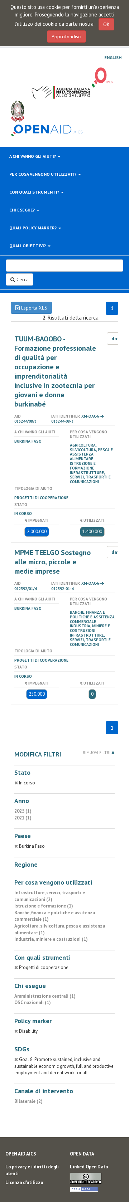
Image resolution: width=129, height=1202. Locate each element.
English (112, 57)
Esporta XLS (33, 308)
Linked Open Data (89, 1167)
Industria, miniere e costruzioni (90, 628)
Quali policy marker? (33, 227)
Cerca (22, 279)
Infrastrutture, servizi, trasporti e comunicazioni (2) (49, 896)
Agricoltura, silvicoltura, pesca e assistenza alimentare (91, 452)
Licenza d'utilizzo (24, 1182)
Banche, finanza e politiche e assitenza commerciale (92, 617)
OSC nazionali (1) (32, 1002)
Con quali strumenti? (34, 192)
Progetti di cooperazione (41, 497)
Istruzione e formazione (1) (43, 906)
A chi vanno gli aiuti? (33, 156)
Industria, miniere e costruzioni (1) (51, 939)
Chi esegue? (22, 210)
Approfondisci (66, 36)
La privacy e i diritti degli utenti (32, 1170)
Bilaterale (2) (28, 1101)
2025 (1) (23, 811)
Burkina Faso (28, 441)
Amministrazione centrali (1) (45, 996)
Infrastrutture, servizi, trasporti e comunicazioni (90, 477)
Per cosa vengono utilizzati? (43, 174)
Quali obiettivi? (28, 245)
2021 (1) (23, 818)
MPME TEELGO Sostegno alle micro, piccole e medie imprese (52, 562)
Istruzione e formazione (83, 466)
